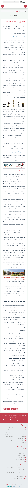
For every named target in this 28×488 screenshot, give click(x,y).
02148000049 (20, 476)
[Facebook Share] (9, 409)
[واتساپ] (17, 420)
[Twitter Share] (6, 409)
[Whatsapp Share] (17, 409)
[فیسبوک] (3, 420)
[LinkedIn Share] (12, 409)
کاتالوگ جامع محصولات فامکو (19, 36)
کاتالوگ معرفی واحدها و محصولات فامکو (16, 152)
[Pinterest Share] (4, 409)
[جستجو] (4, 2)
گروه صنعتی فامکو (9, 484)
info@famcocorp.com (19, 478)
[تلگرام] (10, 420)
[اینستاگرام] (25, 420)
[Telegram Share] (14, 409)
